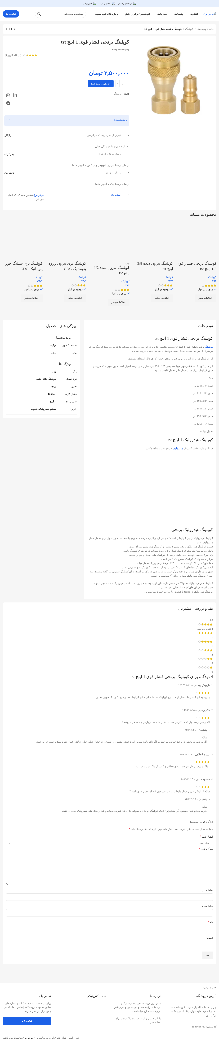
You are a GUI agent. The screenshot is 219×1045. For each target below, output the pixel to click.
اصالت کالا (116, 195)
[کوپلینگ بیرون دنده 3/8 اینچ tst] (153, 240)
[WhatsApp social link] (8, 96)
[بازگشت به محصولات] (10, 29)
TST (7, 120)
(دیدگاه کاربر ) (13, 55)
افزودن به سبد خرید (100, 83)
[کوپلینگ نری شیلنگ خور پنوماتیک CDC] (23, 240)
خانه (211, 29)
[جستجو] (39, 14)
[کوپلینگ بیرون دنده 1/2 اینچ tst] (109, 240)
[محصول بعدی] (6, 29)
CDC (83, 281)
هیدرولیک (178, 448)
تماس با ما (11, 13)
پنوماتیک (201, 29)
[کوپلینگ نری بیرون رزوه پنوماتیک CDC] (66, 240)
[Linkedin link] (15, 96)
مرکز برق (38, 195)
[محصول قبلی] (15, 29)
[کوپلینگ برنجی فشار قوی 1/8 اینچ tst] (196, 240)
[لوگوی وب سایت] (209, 13)
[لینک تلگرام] (8, 104)
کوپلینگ (189, 29)
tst (157, 338)
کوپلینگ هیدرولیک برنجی (192, 529)
